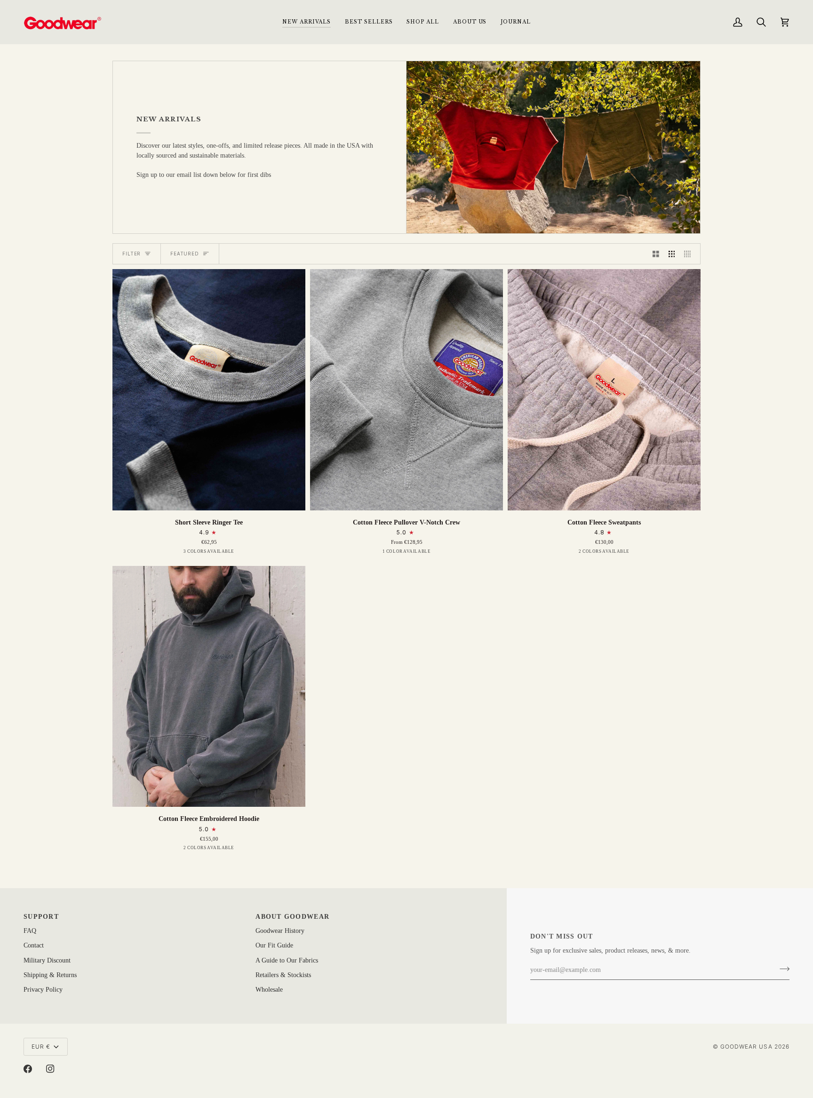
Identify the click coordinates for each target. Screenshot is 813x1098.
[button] (422, 22)
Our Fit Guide (274, 945)
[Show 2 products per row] (656, 254)
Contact (34, 945)
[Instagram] (50, 1069)
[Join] (781, 969)
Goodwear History (279, 930)
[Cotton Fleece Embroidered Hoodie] (208, 686)
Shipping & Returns (50, 975)
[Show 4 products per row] (689, 254)
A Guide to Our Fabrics (286, 960)
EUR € (41, 1046)
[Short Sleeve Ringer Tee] (208, 389)
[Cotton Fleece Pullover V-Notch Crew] (406, 389)
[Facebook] (28, 1069)
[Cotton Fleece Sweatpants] (604, 389)
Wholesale (269, 989)
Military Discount (47, 960)
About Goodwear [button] (292, 916)
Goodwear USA (746, 1046)
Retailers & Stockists (283, 975)
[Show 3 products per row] (672, 254)
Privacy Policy (43, 989)
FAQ (30, 930)
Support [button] (41, 916)
